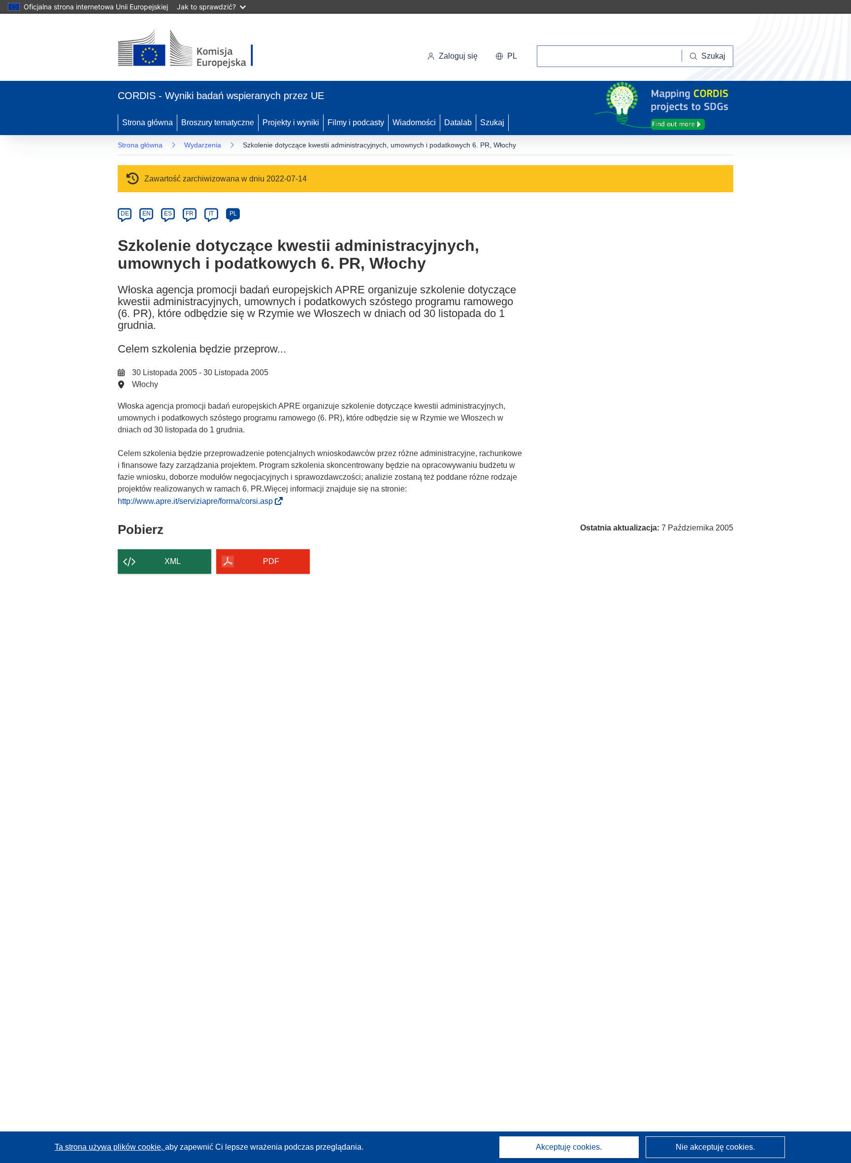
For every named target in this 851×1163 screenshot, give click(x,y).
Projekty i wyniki (290, 122)
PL (233, 213)
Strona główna (147, 122)
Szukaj (492, 122)
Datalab (458, 122)
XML (172, 561)
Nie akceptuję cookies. (715, 1147)
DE (125, 213)
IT (211, 213)
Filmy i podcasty (355, 122)
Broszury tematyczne (217, 122)
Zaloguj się (458, 56)
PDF (271, 561)
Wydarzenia (202, 145)
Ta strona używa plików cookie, (110, 1147)
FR (190, 213)
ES (168, 213)
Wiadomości (414, 122)
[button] (506, 56)
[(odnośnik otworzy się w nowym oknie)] (197, 49)
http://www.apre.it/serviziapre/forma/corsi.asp (198, 501)
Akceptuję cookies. (569, 1147)
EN (146, 213)
